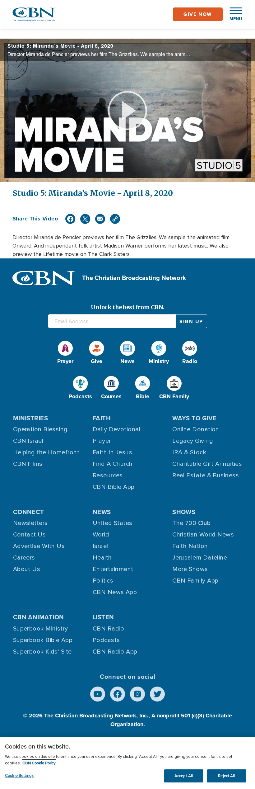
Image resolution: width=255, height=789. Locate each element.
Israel (100, 546)
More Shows (190, 569)
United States (112, 523)
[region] (127, 763)
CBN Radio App (115, 651)
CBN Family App (195, 580)
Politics (103, 580)
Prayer (102, 441)
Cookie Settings (19, 775)
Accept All (183, 776)
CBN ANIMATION (38, 617)
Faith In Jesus (112, 452)
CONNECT (28, 512)
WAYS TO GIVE (194, 418)
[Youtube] (97, 694)
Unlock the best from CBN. (127, 307)
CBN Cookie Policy (39, 763)
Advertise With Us (39, 546)
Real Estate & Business (205, 475)
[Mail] (100, 219)
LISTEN (103, 617)
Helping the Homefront (46, 452)
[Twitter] (85, 219)
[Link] (115, 219)
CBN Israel (28, 441)
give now (197, 14)
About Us (26, 569)
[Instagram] (137, 694)
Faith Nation (190, 546)
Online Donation (195, 429)
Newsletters (30, 523)
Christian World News (203, 534)
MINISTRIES (30, 418)
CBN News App (115, 592)
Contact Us (29, 534)
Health (102, 557)
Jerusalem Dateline (199, 557)
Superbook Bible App (43, 640)
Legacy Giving (192, 441)
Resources (108, 475)
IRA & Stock (189, 452)
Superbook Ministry (40, 628)
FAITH (102, 418)
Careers (24, 557)
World (101, 534)
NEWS (102, 512)
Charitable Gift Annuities (207, 464)
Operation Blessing (40, 429)
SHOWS (183, 512)
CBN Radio (108, 628)
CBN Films (28, 464)
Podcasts (106, 640)
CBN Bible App (114, 487)
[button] (233, 14)
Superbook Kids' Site (42, 651)
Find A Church (113, 464)
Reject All (226, 776)
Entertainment (113, 569)
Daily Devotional (116, 429)
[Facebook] (70, 219)
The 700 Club (191, 523)
